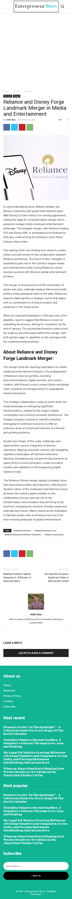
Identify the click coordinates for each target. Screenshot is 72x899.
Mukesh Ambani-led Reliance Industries (23, 534)
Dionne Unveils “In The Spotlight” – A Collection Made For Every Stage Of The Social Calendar (33, 730)
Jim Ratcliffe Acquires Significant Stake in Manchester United (56, 578)
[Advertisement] (36, 52)
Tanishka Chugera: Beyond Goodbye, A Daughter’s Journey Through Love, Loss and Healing (33, 743)
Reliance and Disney (54, 534)
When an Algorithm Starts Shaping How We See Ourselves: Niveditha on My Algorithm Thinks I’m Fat (33, 772)
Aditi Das (10, 119)
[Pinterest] (22, 127)
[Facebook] (6, 127)
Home (6, 91)
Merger (27, 91)
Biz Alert (17, 91)
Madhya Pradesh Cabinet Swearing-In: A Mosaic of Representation (17, 578)
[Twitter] (14, 127)
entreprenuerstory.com (45, 530)
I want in (36, 875)
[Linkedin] (36, 626)
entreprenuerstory (22, 530)
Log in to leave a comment (36, 652)
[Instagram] (30, 626)
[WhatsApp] (29, 127)
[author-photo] (36, 609)
